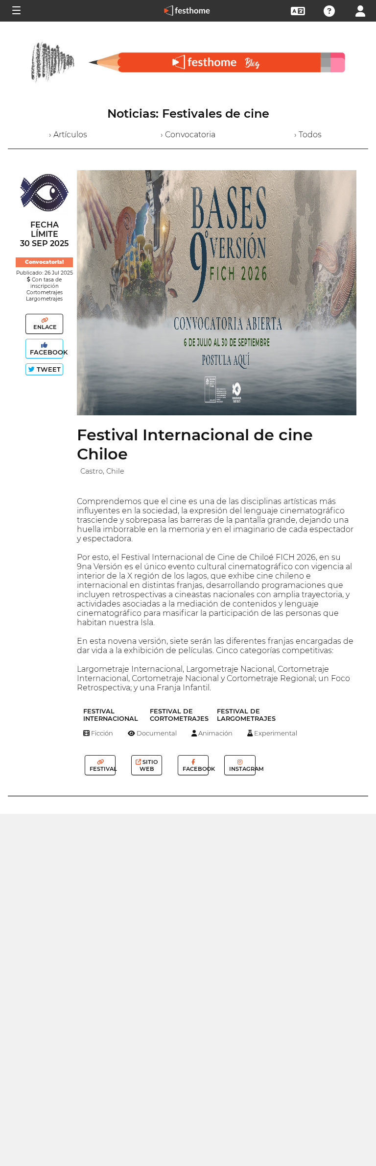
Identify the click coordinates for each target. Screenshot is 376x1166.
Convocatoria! (44, 262)
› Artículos (68, 134)
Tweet (48, 369)
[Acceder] (360, 10)
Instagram (241, 768)
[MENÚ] (15, 11)
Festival (102, 768)
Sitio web (149, 765)
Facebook (45, 352)
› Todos (308, 134)
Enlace (44, 327)
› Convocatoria (188, 134)
